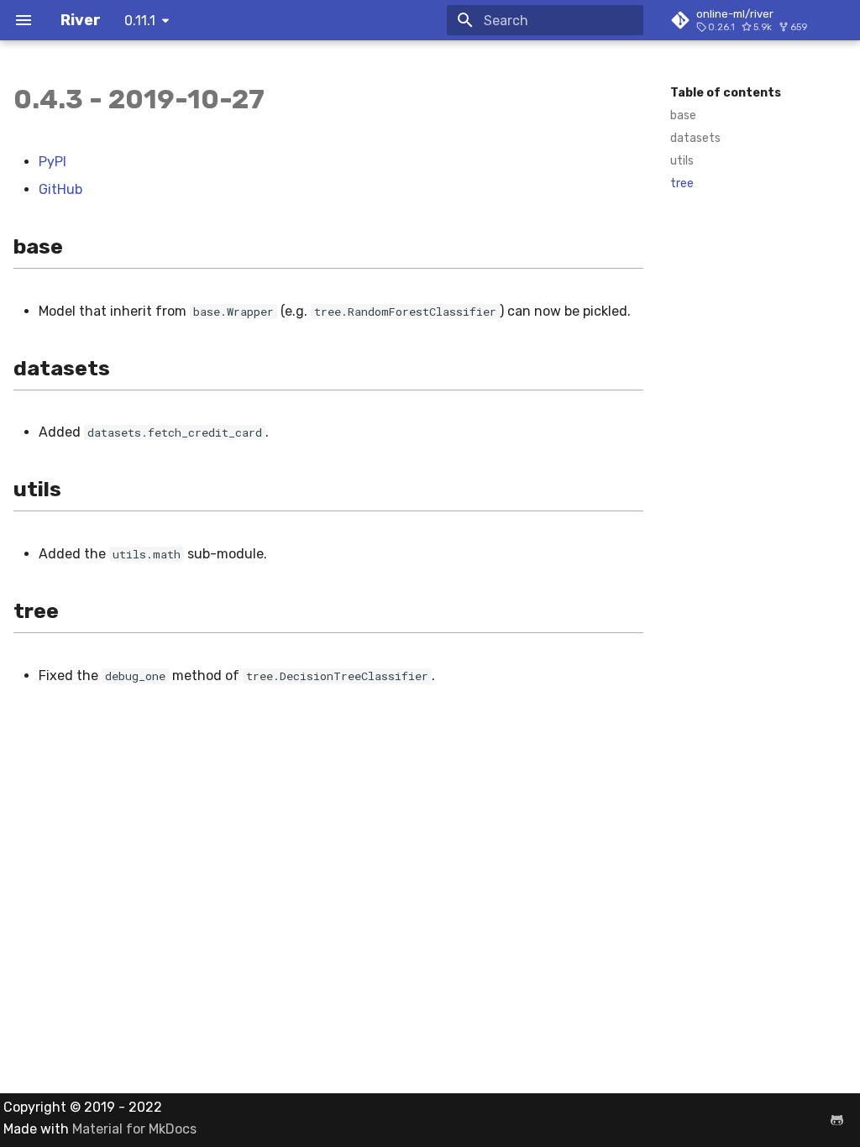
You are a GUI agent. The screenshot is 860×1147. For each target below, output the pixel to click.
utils (682, 161)
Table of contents (725, 93)
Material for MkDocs (134, 1129)
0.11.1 (139, 21)
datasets (695, 138)
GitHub (60, 189)
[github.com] (836, 1120)
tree (682, 183)
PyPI (52, 162)
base (683, 115)
